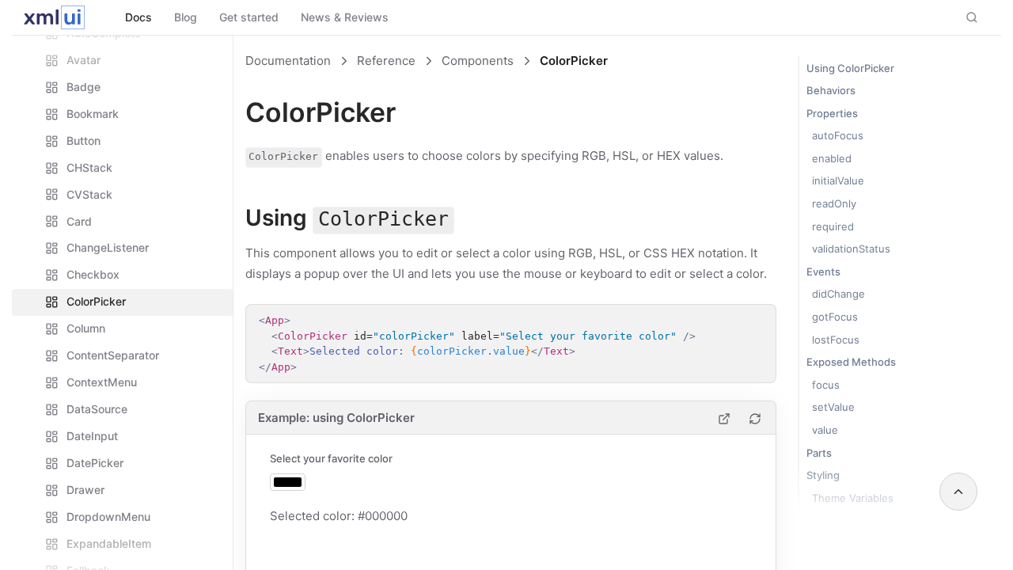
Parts (819, 452)
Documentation (288, 60)
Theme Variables (852, 498)
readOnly (834, 203)
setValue (833, 407)
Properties (832, 113)
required (833, 226)
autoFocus (837, 135)
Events (823, 271)
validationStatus (851, 248)
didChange (838, 293)
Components (478, 60)
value (825, 430)
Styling (823, 475)
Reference (386, 60)
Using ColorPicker (850, 68)
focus (826, 384)
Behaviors (831, 90)
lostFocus (835, 339)
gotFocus (835, 316)
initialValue (838, 180)
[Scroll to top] (958, 492)
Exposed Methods (851, 361)
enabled (832, 158)
